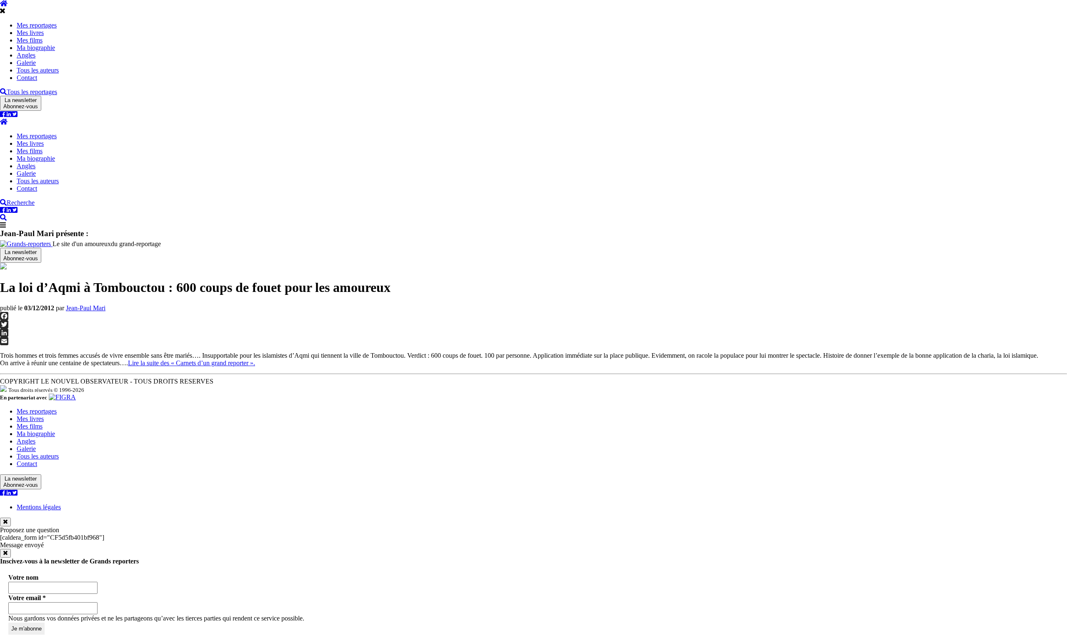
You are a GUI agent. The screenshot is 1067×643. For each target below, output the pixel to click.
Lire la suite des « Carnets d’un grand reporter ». (191, 362)
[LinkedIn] (533, 333)
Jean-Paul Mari (85, 308)
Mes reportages (37, 25)
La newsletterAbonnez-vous (20, 103)
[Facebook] (533, 316)
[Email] (533, 341)
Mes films (30, 40)
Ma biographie (36, 47)
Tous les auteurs (38, 70)
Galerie (26, 62)
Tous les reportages (32, 91)
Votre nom (23, 577)
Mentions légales (39, 507)
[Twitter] (533, 324)
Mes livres (30, 32)
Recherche (21, 202)
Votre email (27, 597)
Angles (26, 55)
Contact (27, 77)
